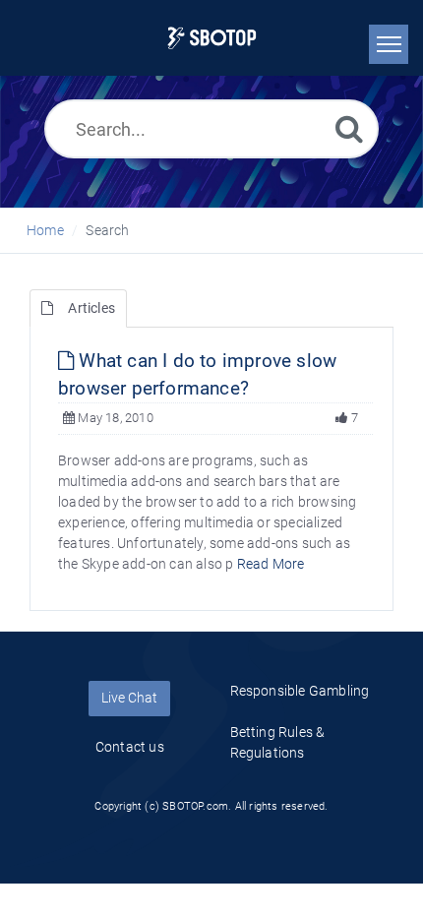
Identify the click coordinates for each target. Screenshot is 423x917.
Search (107, 230)
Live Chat (129, 697)
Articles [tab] (91, 308)
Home (45, 230)
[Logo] (212, 38)
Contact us (129, 747)
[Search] (349, 128)
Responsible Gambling (300, 691)
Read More (271, 564)
